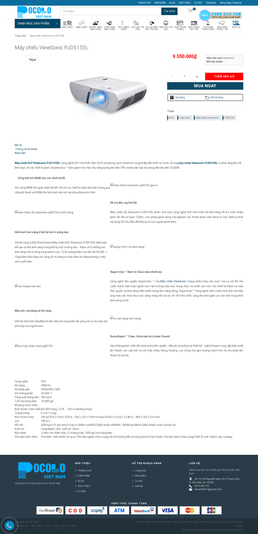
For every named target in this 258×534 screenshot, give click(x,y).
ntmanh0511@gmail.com (208, 489)
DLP (172, 117)
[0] (190, 11)
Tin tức (139, 481)
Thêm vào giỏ (224, 76)
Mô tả (18, 145)
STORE (198, 3)
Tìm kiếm (169, 11)
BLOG (172, 3)
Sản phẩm (140, 475)
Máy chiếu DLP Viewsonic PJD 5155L (37, 162)
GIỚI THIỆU (185, 3)
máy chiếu (185, 117)
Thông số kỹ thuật (26, 149)
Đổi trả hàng (216, 97)
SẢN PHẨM (160, 3)
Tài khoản (211, 3)
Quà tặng (180, 97)
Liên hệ (139, 486)
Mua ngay (205, 85)
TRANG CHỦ (144, 3)
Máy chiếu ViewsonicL (207, 117)
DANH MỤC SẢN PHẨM (33, 23)
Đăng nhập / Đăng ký (230, 3)
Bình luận (20, 153)
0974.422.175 (202, 485)
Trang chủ (140, 470)
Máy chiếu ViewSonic (173, 281)
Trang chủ (20, 35)
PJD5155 (229, 117)
